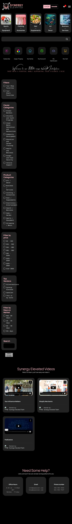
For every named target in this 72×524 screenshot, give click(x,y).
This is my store (9, 296)
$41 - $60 (10, 247)
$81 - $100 (8, 254)
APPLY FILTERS (9, 355)
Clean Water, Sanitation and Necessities (11, 127)
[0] (64, 7)
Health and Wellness (9, 150)
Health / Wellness (9, 209)
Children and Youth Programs (10, 118)
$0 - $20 (9, 241)
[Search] (67, 39)
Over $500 (10, 268)
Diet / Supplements (11, 199)
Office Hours (13, 484)
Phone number (59, 484)
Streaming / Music (10, 224)
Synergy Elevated (9, 288)
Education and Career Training (10, 142)
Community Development (11, 135)
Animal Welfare (9, 112)
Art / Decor (8, 181)
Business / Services (9, 188)
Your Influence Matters (12, 401)
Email (36, 484)
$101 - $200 (8, 259)
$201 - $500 (8, 264)
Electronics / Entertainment (11, 204)
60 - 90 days (9, 327)
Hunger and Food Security (9, 158)
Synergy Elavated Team (16, 410)
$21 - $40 (10, 244)
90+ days (9, 331)
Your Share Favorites (10, 93)
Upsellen (9, 292)
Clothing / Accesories (10, 194)
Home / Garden (8, 214)
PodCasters (9, 440)
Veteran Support (9, 164)
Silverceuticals (12, 284)
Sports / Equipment (10, 219)
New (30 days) (9, 317)
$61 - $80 (10, 250)
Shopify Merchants (45, 401)
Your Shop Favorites (10, 87)
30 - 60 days (9, 322)
